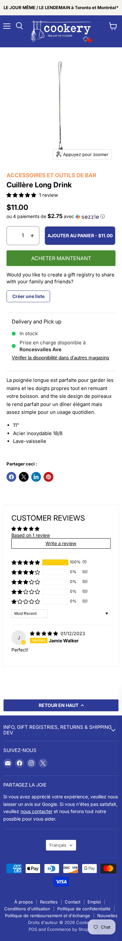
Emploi (94, 901)
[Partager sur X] (24, 477)
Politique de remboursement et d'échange (47, 915)
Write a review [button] (61, 543)
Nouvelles (107, 915)
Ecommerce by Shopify (70, 929)
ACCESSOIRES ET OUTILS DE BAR (51, 175)
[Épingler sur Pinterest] (48, 477)
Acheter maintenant (61, 258)
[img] (44, 633)
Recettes (49, 901)
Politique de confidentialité (84, 908)
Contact (72, 901)
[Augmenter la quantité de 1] (32, 235)
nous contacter (36, 811)
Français (57, 845)
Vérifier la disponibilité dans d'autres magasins (60, 357)
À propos (23, 901)
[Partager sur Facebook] (11, 477)
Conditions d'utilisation (27, 908)
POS (33, 929)
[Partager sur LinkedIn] (36, 477)
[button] (22, 195)
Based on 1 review (30, 535)
